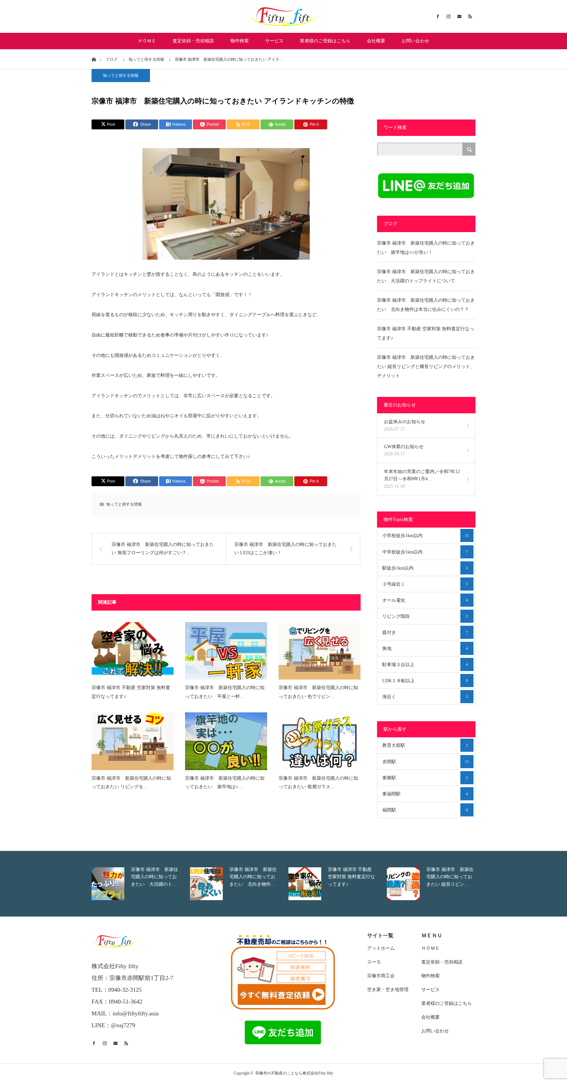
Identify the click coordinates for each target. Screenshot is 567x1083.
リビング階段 (425, 616)
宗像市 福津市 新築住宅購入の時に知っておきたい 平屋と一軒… (224, 692)
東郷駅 (425, 777)
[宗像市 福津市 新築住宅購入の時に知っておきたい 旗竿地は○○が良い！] (226, 741)
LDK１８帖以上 (425, 680)
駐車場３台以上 (425, 664)
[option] (106, 883)
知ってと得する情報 (120, 75)
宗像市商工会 (381, 975)
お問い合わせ (415, 40)
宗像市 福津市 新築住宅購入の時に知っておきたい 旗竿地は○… (224, 783)
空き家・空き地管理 (388, 989)
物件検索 (239, 40)
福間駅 (425, 810)
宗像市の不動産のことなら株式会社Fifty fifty (294, 1073)
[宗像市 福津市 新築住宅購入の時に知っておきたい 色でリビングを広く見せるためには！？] (320, 651)
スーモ (374, 962)
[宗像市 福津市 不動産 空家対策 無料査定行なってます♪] (133, 651)
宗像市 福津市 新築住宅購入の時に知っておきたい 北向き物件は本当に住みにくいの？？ (426, 305)
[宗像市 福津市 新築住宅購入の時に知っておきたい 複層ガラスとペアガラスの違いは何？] (320, 741)
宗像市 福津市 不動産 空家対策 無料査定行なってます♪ (131, 692)
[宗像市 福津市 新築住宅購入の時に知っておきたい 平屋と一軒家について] (226, 651)
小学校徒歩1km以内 (425, 535)
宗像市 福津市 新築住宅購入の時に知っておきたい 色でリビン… (318, 692)
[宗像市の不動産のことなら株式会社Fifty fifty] (283, 16)
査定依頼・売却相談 (193, 40)
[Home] (94, 58)
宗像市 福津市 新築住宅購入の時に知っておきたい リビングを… (131, 783)
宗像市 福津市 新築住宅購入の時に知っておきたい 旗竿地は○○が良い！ (426, 248)
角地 (425, 648)
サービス (274, 40)
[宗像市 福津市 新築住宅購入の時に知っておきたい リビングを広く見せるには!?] (133, 741)
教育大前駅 (425, 745)
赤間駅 (425, 761)
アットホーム (381, 948)
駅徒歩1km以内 (425, 568)
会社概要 (376, 40)
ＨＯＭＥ (147, 40)
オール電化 (425, 600)
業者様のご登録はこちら (325, 40)
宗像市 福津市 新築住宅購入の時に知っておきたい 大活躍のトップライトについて (426, 276)
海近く (425, 696)
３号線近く (425, 584)
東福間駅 (425, 793)
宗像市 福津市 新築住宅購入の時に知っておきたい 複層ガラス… (318, 783)
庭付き (425, 632)
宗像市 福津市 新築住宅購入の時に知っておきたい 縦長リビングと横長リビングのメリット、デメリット (426, 366)
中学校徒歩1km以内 (425, 552)
